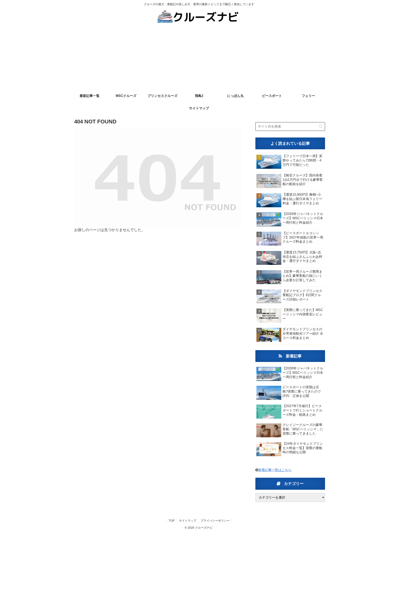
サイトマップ (187, 520)
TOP (172, 520)
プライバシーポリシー (215, 520)
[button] (320, 126)
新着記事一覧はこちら (274, 470)
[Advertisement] (199, 59)
